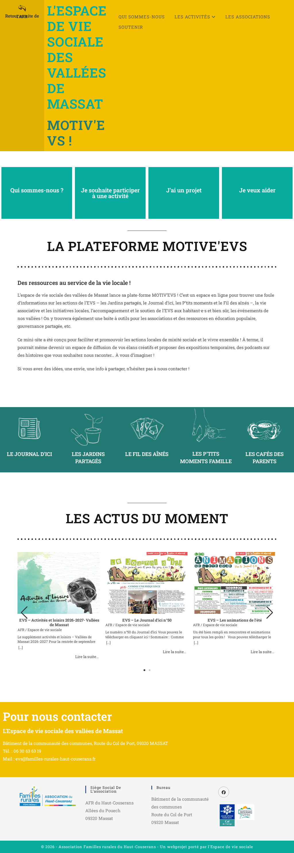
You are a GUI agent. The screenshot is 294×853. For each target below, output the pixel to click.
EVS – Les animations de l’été (235, 620)
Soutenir (131, 27)
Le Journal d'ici (29, 454)
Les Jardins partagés (88, 458)
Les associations (247, 17)
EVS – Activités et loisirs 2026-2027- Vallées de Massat (59, 622)
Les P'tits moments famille (206, 457)
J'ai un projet (184, 190)
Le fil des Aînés (147, 454)
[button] (270, 612)
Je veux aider (257, 190)
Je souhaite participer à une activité (110, 193)
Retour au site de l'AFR (22, 16)
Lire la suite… (87, 656)
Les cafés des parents (264, 458)
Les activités (193, 17)
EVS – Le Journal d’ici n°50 (147, 620)
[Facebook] (223, 792)
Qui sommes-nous (142, 17)
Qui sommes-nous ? (36, 190)
